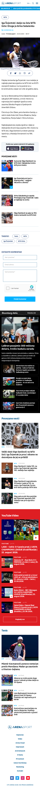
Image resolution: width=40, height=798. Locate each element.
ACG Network (20, 751)
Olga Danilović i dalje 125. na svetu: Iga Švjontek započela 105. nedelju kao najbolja (25, 468)
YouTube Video (10, 515)
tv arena (11, 785)
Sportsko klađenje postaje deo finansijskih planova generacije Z (25, 405)
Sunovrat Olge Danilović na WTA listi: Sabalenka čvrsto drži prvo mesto (25, 163)
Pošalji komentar (20, 299)
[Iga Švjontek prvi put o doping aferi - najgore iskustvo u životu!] (7, 183)
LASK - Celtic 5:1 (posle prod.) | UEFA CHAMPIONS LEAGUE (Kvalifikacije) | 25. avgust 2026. (19, 550)
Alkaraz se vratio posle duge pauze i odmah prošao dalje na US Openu (26, 680)
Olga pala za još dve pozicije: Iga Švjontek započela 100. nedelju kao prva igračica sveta (25, 499)
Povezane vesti (9, 156)
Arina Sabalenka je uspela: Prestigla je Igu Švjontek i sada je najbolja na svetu (26, 198)
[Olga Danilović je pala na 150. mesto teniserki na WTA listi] (7, 217)
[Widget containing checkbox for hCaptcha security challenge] (20, 288)
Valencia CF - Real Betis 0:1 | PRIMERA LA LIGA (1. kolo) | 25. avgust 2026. (26, 562)
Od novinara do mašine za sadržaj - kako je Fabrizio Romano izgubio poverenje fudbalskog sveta (25, 369)
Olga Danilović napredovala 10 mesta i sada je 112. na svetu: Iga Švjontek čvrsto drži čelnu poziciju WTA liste (25, 484)
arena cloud (20, 743)
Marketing (20, 767)
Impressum (20, 747)
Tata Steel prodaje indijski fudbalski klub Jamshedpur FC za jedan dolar (26, 393)
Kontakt (20, 771)
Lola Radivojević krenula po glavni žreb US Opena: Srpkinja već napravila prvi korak (25, 696)
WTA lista (21, 241)
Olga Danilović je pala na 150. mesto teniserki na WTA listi (25, 214)
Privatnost (20, 759)
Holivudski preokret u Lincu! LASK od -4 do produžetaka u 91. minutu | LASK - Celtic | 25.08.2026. (26, 578)
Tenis (16, 236)
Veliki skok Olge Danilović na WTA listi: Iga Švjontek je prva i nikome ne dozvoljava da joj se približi (20, 454)
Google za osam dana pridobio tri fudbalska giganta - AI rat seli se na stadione (25, 381)
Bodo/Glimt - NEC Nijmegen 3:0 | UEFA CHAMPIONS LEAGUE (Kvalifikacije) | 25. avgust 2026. (25, 593)
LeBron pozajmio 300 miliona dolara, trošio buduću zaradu (18, 347)
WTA (5, 17)
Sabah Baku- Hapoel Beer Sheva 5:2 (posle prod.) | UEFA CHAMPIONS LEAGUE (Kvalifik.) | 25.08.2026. (26, 608)
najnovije (20, 735)
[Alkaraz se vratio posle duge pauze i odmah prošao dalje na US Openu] (7, 680)
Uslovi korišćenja (20, 763)
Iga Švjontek (8, 241)
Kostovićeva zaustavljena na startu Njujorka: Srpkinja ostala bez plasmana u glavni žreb (25, 711)
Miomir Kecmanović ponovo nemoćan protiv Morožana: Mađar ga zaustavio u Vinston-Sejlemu (20, 667)
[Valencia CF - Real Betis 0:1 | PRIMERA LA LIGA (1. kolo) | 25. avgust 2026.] (7, 562)
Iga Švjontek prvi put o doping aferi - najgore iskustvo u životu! (23, 180)
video (20, 739)
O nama (20, 755)
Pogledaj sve (31, 313)
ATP (3, 659)
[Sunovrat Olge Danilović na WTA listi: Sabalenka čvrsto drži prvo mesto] (7, 165)
